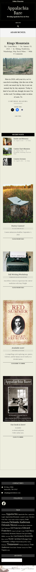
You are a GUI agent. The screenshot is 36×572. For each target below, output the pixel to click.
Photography (16, 152)
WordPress (31, 568)
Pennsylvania (19, 541)
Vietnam (19, 547)
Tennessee (13, 544)
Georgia (23, 531)
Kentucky (20, 536)
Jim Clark (13, 536)
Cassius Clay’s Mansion (22, 149)
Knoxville (29, 536)
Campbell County (24, 517)
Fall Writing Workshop (18, 274)
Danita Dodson (15, 519)
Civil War (4, 519)
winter (8, 550)
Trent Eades (13, 547)
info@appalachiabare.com (12, 493)
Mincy (2, 539)
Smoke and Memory (21, 139)
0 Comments (18, 54)
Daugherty (22, 519)
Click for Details (18, 239)
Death (27, 519)
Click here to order (18, 363)
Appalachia (12, 514)
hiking (30, 533)
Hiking (18, 49)
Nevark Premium (15, 568)
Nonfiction (25, 49)
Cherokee (31, 517)
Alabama (3, 514)
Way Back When (19, 51)
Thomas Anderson (24, 544)
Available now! (18, 348)
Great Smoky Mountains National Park (13, 533)
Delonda (5, 522)
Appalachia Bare (23, 514)
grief (26, 533)
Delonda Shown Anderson (25, 525)
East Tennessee (5, 528)
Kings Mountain (18, 43)
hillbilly (3, 536)
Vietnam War (25, 547)
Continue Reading (18, 101)
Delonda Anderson (20, 522)
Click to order (18, 437)
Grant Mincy (29, 531)
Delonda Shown (9, 525)
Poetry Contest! (18, 226)
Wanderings (7, 51)
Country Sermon (20, 159)
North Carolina (14, 539)
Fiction (29, 140)
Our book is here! (18, 425)
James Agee (7, 536)
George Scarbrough (16, 531)
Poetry (28, 161)
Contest (9, 519)
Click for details (18, 287)
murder (6, 539)
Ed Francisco (16, 528)
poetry (25, 541)
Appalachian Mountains (12, 517)
